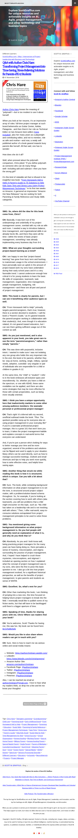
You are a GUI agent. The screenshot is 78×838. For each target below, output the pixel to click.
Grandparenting (40, 719)
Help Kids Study (22, 733)
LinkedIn (58, 136)
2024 (57, 245)
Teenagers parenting (24, 719)
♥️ (39, 833)
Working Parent (33, 738)
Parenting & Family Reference (34, 727)
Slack (57, 179)
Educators (22, 755)
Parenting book (17, 721)
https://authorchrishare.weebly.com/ (31, 653)
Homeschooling (20, 738)
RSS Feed (59, 274)
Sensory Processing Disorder (29, 752)
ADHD (39, 750)
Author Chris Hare (11, 109)
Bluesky (58, 105)
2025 (57, 242)
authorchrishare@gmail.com (15, 683)
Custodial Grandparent (11, 747)
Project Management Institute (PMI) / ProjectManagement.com (64, 159)
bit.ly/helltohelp (9, 629)
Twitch (57, 190)
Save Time (33, 730)
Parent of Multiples (39, 744)
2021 (57, 253)
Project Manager (17, 758)
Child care (6, 721)
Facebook (59, 111)
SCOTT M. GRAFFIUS (13, 765)
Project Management (30, 724)
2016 (57, 268)
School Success (30, 736)
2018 (57, 262)
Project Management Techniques (15, 730)
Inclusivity (31, 755)
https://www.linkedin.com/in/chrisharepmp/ (25, 659)
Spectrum (13, 752)
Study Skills (17, 727)
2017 (57, 265)
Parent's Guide (9, 733)
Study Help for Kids (37, 733)
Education (7, 727)
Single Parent (25, 744)
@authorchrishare (30, 667)
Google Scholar (61, 116)
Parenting (43, 724)
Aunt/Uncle (26, 747)
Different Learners (10, 755)
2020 (57, 256)
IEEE (57, 122)
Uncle (10, 750)
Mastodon (59, 142)
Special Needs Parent (11, 744)
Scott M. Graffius (61, 94)
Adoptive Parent (38, 747)
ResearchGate (61, 167)
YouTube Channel (62, 201)
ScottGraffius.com (68, 61)
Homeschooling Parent (36, 741)
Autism (5, 752)
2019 (57, 259)
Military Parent (19, 741)
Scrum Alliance (61, 173)
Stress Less (42, 730)
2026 (57, 239)
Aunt (4, 750)
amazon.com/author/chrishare (20, 664)
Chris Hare (11, 719)
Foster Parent (18, 750)
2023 (57, 248)
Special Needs (30, 750)
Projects (7, 758)
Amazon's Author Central (65, 100)
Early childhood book (33, 721)
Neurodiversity (42, 755)
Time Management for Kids (13, 736)
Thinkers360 (60, 184)
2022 (57, 251)
